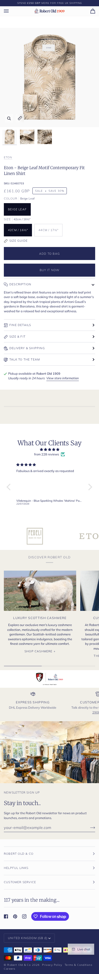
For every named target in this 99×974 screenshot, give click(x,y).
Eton (8, 157)
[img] (49, 449)
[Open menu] (11, 11)
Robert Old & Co (19, 965)
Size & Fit (17, 336)
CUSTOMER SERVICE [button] (20, 882)
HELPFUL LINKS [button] (16, 868)
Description (20, 284)
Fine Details (20, 325)
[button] (9, 487)
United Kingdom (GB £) (27, 938)
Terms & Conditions (78, 965)
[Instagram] (24, 916)
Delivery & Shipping (27, 348)
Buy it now (50, 270)
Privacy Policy (52, 965)
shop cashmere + (40, 651)
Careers (9, 968)
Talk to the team (24, 359)
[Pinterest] (15, 916)
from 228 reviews (46, 454)
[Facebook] (6, 916)
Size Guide (18, 240)
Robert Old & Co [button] (18, 853)
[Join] (88, 827)
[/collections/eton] (74, 536)
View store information (62, 378)
